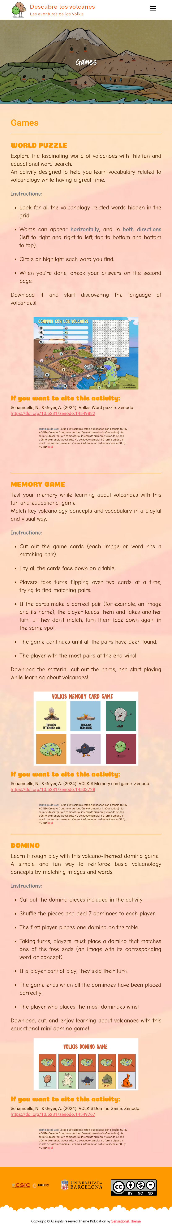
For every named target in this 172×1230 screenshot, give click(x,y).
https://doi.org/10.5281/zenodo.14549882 (53, 413)
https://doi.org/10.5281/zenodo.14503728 (53, 789)
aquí (50, 446)
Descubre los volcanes (62, 7)
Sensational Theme (126, 1221)
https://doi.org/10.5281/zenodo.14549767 (53, 1114)
